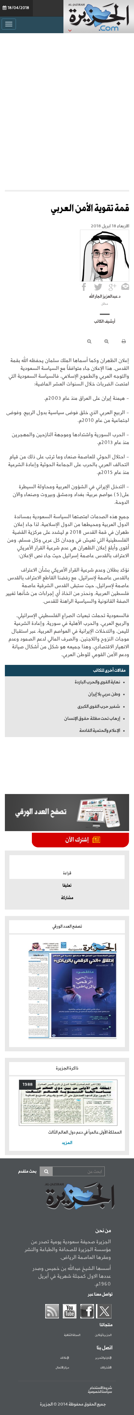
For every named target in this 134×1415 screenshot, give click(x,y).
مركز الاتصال (62, 1368)
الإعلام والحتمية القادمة (99, 730)
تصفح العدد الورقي (67, 926)
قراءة (67, 873)
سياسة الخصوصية (100, 1392)
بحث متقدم (27, 1171)
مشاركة (67, 898)
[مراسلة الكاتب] (125, 287)
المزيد (67, 1143)
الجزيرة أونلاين (103, 1335)
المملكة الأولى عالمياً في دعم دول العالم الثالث (85, 1132)
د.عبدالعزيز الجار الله (104, 297)
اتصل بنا (105, 1348)
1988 (27, 1085)
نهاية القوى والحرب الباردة (97, 682)
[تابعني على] (112, 287)
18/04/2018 (18, 8)
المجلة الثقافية (72, 1335)
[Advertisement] (67, 110)
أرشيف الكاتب (104, 322)
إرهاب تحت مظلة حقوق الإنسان (92, 718)
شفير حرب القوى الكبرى (98, 706)
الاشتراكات (106, 1368)
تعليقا (67, 886)
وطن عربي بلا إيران (104, 694)
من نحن (103, 1230)
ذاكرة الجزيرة (67, 1068)
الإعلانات (64, 1358)
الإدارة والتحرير (103, 1358)
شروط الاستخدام (101, 1388)
